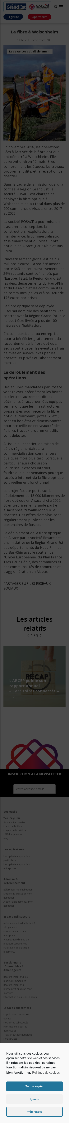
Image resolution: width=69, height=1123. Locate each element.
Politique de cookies (46, 1072)
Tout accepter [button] (34, 1086)
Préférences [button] (34, 1111)
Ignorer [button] (34, 1099)
